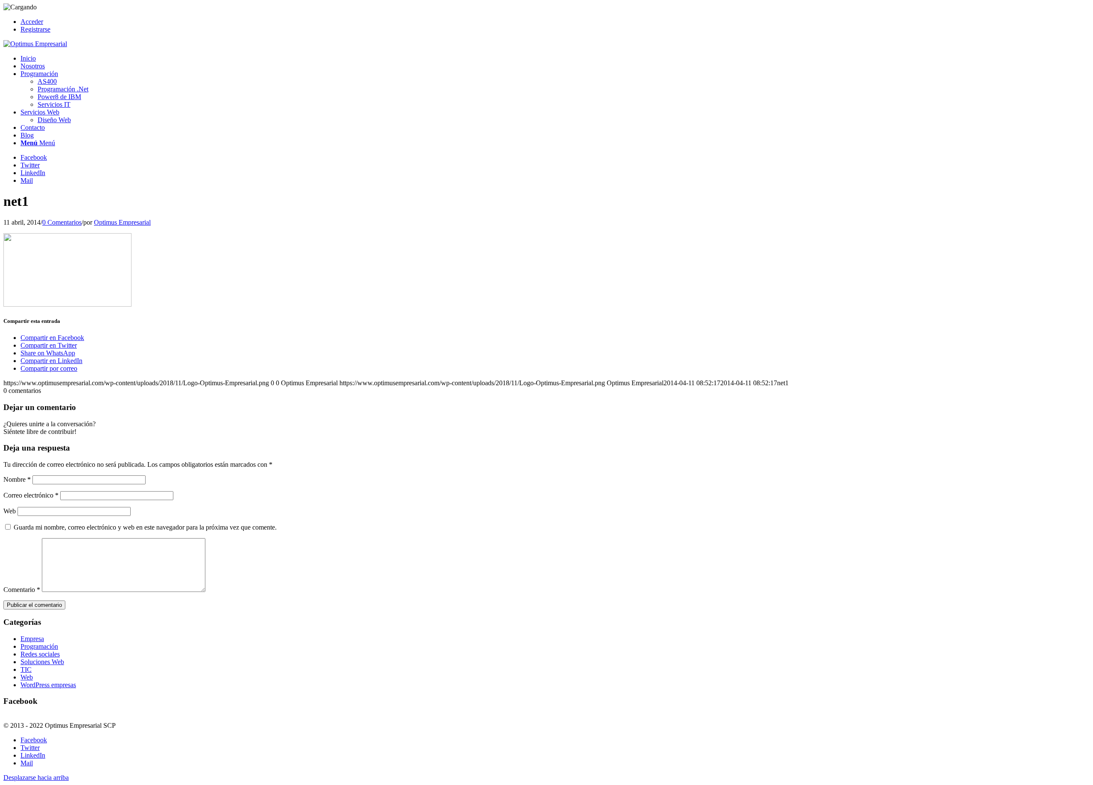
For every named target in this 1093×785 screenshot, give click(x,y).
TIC (26, 669)
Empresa (32, 638)
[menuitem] (555, 22)
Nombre (17, 479)
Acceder (31, 21)
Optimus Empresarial (122, 222)
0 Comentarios (62, 222)
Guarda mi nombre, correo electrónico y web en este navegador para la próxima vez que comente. (145, 527)
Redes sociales (40, 654)
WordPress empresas (48, 684)
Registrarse (35, 29)
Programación (39, 646)
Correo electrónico (30, 495)
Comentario (21, 589)
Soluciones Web (42, 661)
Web (9, 511)
